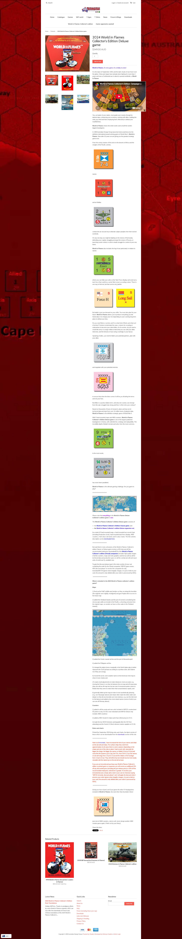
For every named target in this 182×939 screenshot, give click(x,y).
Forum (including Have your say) (87, 911)
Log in (113, 3)
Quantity (95, 53)
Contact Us (80, 923)
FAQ (78, 908)
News (78, 906)
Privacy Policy (81, 921)
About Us (79, 903)
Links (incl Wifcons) (83, 916)
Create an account (123, 3)
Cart (134, 3)
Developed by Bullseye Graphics (104, 934)
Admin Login (117, 934)
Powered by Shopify (88, 934)
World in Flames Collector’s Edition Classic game (113, 526)
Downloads (80, 913)
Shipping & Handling (83, 918)
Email (110, 901)
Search (79, 901)
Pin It (101, 830)
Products (53, 31)
